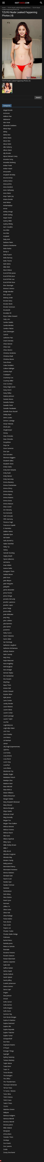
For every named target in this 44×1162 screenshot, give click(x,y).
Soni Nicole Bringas (9, 1017)
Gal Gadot (6, 537)
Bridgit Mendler (8, 291)
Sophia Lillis (7, 1026)
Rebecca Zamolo (9, 946)
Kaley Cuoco (7, 633)
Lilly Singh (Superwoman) (11, 747)
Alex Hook (6, 122)
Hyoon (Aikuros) (8, 559)
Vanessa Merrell (8, 1119)
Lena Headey (7, 734)
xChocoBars (7, 1134)
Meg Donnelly (7, 817)
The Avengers (7, 1076)
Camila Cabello (8, 322)
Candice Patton (8, 328)
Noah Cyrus (7, 900)
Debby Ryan (7, 414)
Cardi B (5, 335)
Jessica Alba (7, 611)
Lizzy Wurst (7, 759)
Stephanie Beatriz (9, 1045)
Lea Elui (5, 722)
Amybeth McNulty (9, 175)
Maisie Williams (8, 793)
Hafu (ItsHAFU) (8, 541)
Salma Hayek (7, 971)
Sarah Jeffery (7, 980)
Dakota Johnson (8, 396)
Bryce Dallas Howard (10, 316)
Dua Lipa (6, 451)
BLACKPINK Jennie (9, 273)
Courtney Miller (8, 381)
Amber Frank (7, 165)
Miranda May (7, 857)
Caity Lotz (6, 319)
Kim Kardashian (8, 676)
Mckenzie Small (8, 814)
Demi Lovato (7, 418)
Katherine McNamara (10, 648)
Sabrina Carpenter (9, 962)
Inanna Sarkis (7, 568)
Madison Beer (8, 783)
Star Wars (6, 1042)
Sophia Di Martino (9, 1020)
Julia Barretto (7, 624)
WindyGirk (6, 1131)
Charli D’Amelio (8, 341)
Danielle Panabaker (9, 408)
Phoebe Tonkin (8, 931)
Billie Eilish (6, 267)
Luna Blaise (7, 768)
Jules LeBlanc (7, 620)
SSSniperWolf (7, 1039)
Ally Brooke (7, 153)
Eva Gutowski (7, 513)
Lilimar (5, 743)
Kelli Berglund (7, 667)
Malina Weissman (9, 796)
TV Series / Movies (9, 1091)
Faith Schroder (8, 516)
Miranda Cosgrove (9, 854)
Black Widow (7, 270)
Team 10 (6, 1069)
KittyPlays (6, 682)
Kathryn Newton (8, 651)
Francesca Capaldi (9, 525)
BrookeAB (6, 310)
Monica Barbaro (8, 873)
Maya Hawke (7, 811)
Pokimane (6, 937)
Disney (5, 433)
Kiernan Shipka (8, 673)
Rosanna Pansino (9, 953)
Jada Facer (6, 577)
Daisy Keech (7, 390)
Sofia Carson (7, 1002)
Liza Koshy (6, 753)
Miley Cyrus (7, 842)
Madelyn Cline (7, 780)
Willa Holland (7, 1128)
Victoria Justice (8, 1125)
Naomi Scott (7, 879)
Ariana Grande (8, 199)
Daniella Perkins (8, 402)
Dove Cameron (8, 448)
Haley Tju (6, 547)
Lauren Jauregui (8, 716)
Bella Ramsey (7, 258)
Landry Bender (8, 703)
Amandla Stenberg (9, 162)
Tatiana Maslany (8, 1060)
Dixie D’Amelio (8, 439)
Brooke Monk (7, 304)
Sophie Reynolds (8, 1029)
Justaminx (6, 630)
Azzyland (6, 236)
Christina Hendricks (9, 353)
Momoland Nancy (9, 866)
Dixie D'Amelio (8, 436)
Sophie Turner (8, 1036)
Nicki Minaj (7, 894)
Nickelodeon (7, 891)
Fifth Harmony (8, 519)
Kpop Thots (7, 685)
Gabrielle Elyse (8, 534)
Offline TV (6, 906)
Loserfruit (6, 765)
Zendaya (6, 1140)
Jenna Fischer (7, 593)
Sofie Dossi (7, 1011)
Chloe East (6, 347)
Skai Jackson (7, 996)
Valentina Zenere (8, 1109)
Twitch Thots (7, 1103)
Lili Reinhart (7, 740)
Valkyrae (6, 1112)
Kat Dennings (7, 642)
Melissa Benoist (8, 826)
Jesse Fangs (7, 608)
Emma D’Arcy (7, 488)
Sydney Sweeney (8, 1057)
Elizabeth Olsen (8, 464)
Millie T (5, 848)
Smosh (5, 999)
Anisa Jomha (7, 184)
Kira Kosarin (7, 679)
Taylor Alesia (7, 1063)
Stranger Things (8, 1051)
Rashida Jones (8, 943)
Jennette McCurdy (9, 599)
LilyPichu (6, 750)
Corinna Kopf (7, 371)
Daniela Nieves (8, 399)
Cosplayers (7, 375)
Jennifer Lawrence (9, 602)
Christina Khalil (8, 356)
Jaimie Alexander (8, 590)
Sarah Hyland (7, 977)
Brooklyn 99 (7, 313)
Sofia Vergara (7, 1008)
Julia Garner (7, 627)
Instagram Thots (8, 571)
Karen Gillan (7, 639)
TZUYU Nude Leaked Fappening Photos (19, 8)
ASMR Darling (7, 215)
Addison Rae (7, 116)
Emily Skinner (7, 476)
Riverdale (6, 949)
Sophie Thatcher (8, 1032)
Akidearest (6, 119)
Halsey (5, 550)
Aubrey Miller (7, 221)
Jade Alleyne (7, 581)
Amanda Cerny (8, 159)
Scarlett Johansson (9, 983)
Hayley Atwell (7, 556)
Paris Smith (7, 925)
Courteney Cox (8, 378)
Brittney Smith (8, 298)
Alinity (5, 132)
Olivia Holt (6, 913)
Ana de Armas (8, 178)
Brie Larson (7, 295)
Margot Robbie (8, 799)
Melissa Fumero (8, 830)
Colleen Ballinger (8, 368)
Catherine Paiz (8, 338)
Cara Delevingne (8, 331)
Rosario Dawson (8, 956)
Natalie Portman (8, 885)
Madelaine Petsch (9, 777)
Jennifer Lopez (8, 605)
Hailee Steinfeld (8, 544)
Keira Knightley (8, 664)
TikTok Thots (7, 1088)
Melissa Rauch (8, 833)
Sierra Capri (7, 989)
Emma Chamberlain (9, 485)
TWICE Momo (8, 1097)
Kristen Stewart (8, 691)
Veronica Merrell (8, 1122)
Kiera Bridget (7, 670)
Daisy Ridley (7, 393)
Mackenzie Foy (8, 771)
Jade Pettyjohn (8, 584)
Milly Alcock (7, 851)
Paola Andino (7, 919)
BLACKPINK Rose (9, 282)
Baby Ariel (6, 239)
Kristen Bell (7, 688)
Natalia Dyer (7, 882)
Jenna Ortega (7, 596)
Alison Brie (6, 141)
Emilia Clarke (7, 467)
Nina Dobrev (7, 897)
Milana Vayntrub (8, 839)
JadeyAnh (6, 587)
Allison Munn (7, 150)
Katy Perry (6, 657)
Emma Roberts (8, 497)
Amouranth (7, 172)
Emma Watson (8, 504)
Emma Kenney (8, 491)
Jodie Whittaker (8, 614)
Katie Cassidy (7, 654)
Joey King (6, 617)
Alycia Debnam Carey (10, 156)
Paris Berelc (7, 922)
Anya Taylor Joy (8, 196)
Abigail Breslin (7, 110)
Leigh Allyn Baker (9, 728)
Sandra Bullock (8, 974)
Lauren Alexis (7, 710)
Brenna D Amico (8, 288)
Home (4, 8)
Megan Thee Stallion (10, 823)
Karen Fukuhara (8, 636)
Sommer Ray (7, 1014)
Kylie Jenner (7, 697)
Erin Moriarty (7, 510)
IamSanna (6, 562)
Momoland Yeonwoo (10, 870)
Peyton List (7, 928)
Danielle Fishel (8, 405)
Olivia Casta (7, 909)
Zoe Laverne (7, 1146)
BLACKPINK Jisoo (9, 276)
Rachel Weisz (7, 940)
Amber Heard (7, 169)
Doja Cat (6, 445)
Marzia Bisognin (8, 808)
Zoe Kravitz (7, 1143)
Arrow (5, 208)
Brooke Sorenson (9, 307)
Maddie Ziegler (8, 774)
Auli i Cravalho (8, 227)
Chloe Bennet (7, 344)
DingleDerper (7, 430)
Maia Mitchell (7, 787)
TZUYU (5, 1106)
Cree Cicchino (7, 384)
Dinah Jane (6, 427)
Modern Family (8, 860)
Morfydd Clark (8, 876)
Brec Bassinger (8, 285)
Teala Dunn (7, 1066)
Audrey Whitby (8, 224)
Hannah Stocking (8, 553)
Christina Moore (8, 359)
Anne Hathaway (8, 190)
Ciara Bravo (7, 362)
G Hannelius (7, 528)
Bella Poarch (7, 255)
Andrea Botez (7, 181)
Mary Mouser (7, 805)
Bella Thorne (7, 261)
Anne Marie (7, 193)
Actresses (6, 113)
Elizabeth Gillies (8, 461)
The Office (6, 1079)
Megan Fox (7, 820)
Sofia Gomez (7, 1005)
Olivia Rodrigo (7, 916)
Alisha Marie (7, 138)
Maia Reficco (7, 790)
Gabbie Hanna (8, 531)
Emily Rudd (7, 473)
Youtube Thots (8, 1137)
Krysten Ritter (7, 694)
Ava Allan (6, 230)
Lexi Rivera (6, 737)
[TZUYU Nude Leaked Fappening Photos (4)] (22, 78)
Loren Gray (7, 762)
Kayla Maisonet (8, 660)
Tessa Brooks (7, 1072)
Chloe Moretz (7, 350)
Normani (6, 903)
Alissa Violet (7, 144)
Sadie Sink (6, 965)
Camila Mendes (8, 325)
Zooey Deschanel (9, 1152)
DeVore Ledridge (8, 421)
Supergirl (6, 1054)
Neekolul (6, 888)
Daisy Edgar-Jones (9, 387)
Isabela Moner (8, 574)
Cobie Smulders (8, 365)
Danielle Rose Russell (10, 411)
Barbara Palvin (8, 242)
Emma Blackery (8, 482)
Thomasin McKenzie (10, 1085)
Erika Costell (7, 507)
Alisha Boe (6, 135)
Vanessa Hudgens (9, 1115)
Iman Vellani (7, 565)
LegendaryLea (8, 725)
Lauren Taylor (7, 719)
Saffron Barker (8, 968)
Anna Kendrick (8, 187)
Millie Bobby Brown (9, 845)
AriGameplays (7, 205)
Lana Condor (7, 700)
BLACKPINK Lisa (8, 279)
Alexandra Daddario (9, 125)
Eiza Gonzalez (7, 454)
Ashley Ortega (8, 212)
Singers (5, 993)
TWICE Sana (7, 1100)
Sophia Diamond (8, 1023)
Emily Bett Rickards (9, 470)
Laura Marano (8, 707)
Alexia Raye (7, 129)
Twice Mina (7, 1094)
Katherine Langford (9, 645)
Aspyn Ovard (7, 218)
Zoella (5, 1149)
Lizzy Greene (7, 756)
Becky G (6, 252)
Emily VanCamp (8, 479)
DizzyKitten (7, 442)
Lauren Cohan (8, 713)
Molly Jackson (7, 863)
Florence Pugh (8, 522)
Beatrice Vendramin (9, 245)
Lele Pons (6, 731)
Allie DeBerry (7, 147)
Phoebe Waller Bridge (10, 934)
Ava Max (6, 233)
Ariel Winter (7, 202)
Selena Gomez (8, 986)
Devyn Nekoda (8, 424)
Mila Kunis (6, 836)
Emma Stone (7, 501)
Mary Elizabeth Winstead (11, 802)
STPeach (6, 1048)
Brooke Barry (7, 301)
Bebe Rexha (7, 248)
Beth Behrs (7, 264)
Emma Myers (7, 494)
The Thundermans (9, 1082)
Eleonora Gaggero (9, 458)
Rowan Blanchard (9, 959)
